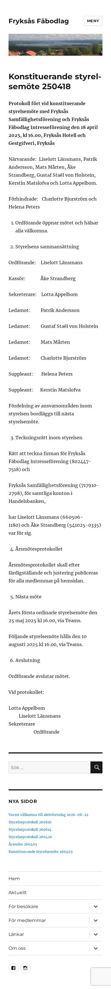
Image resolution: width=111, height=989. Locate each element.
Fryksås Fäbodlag (39, 21)
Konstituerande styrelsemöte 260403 (41, 852)
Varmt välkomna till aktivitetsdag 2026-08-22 (48, 815)
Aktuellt (18, 892)
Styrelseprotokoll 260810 (30, 822)
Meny (93, 20)
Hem (14, 878)
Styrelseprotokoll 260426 (30, 837)
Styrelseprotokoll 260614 (30, 829)
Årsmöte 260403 (23, 844)
